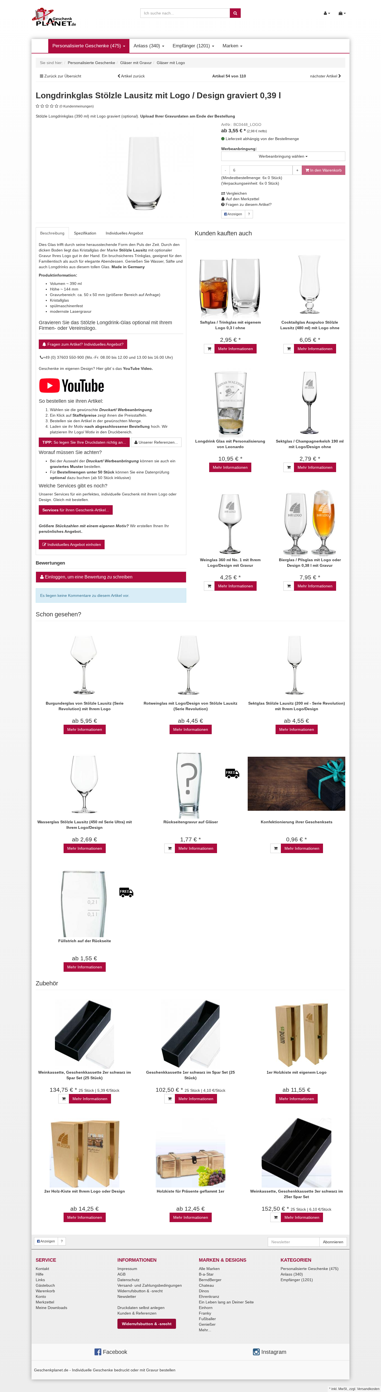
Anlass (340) (147, 45)
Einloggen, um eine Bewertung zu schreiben (88, 577)
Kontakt (42, 1268)
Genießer (207, 1324)
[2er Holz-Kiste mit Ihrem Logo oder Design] (84, 1152)
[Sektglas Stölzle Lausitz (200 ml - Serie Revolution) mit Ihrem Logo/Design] (296, 664)
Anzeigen (234, 214)
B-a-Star (206, 1274)
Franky (205, 1313)
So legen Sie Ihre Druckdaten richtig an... (84, 442)
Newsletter (126, 1296)
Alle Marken (209, 1268)
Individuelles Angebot (124, 233)
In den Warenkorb (325, 170)
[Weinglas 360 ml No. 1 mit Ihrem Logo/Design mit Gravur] (230, 521)
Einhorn (206, 1307)
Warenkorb (45, 1291)
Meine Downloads (51, 1307)
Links (40, 1280)
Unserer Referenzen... (158, 442)
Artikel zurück (133, 76)
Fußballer (207, 1319)
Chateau (206, 1285)
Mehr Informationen (235, 348)
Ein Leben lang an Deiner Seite (226, 1302)
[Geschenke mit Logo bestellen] (72, 384)
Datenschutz (128, 1280)
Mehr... (205, 1330)
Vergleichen (236, 193)
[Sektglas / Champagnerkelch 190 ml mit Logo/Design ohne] (309, 402)
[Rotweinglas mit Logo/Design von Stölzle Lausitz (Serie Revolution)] (190, 664)
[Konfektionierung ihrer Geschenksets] (296, 783)
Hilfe (40, 1274)
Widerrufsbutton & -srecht (140, 1291)
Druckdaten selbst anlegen (141, 1307)
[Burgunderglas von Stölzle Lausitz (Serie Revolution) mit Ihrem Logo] (84, 664)
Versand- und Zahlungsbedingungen (149, 1285)
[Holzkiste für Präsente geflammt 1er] (190, 1152)
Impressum (127, 1268)
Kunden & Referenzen (136, 1313)
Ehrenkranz (209, 1296)
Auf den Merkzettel (242, 199)
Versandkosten (368, 1389)
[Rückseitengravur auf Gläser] (190, 783)
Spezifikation (85, 233)
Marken (231, 45)
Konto (41, 1296)
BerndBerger (210, 1280)
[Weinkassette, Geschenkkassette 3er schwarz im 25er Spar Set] (296, 1152)
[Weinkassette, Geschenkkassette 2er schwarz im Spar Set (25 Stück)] (84, 1033)
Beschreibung (52, 233)
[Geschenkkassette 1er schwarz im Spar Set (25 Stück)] (190, 1033)
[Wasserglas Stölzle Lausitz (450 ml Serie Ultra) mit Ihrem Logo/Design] (84, 783)
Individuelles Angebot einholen (73, 544)
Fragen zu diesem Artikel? (248, 204)
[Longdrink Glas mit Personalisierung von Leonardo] (230, 402)
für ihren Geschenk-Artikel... (75, 510)
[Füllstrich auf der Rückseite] (84, 902)
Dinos (204, 1291)
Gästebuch (45, 1285)
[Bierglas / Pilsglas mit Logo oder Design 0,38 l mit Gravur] (309, 521)
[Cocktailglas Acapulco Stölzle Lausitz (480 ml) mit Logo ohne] (309, 283)
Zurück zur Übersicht (62, 76)
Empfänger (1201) (192, 45)
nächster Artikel (324, 76)
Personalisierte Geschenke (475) (87, 45)
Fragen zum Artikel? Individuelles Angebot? (85, 344)
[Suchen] (235, 13)
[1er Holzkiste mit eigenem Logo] (296, 1033)
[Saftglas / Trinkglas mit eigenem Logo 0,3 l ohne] (230, 283)
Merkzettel (45, 1302)
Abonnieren (333, 1242)
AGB (121, 1274)
